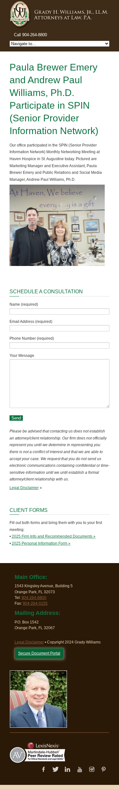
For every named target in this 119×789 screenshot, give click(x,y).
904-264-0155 (35, 603)
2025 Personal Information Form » (41, 543)
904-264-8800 (34, 597)
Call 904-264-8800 (30, 34)
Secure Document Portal (39, 653)
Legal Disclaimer (24, 488)
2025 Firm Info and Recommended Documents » (54, 536)
